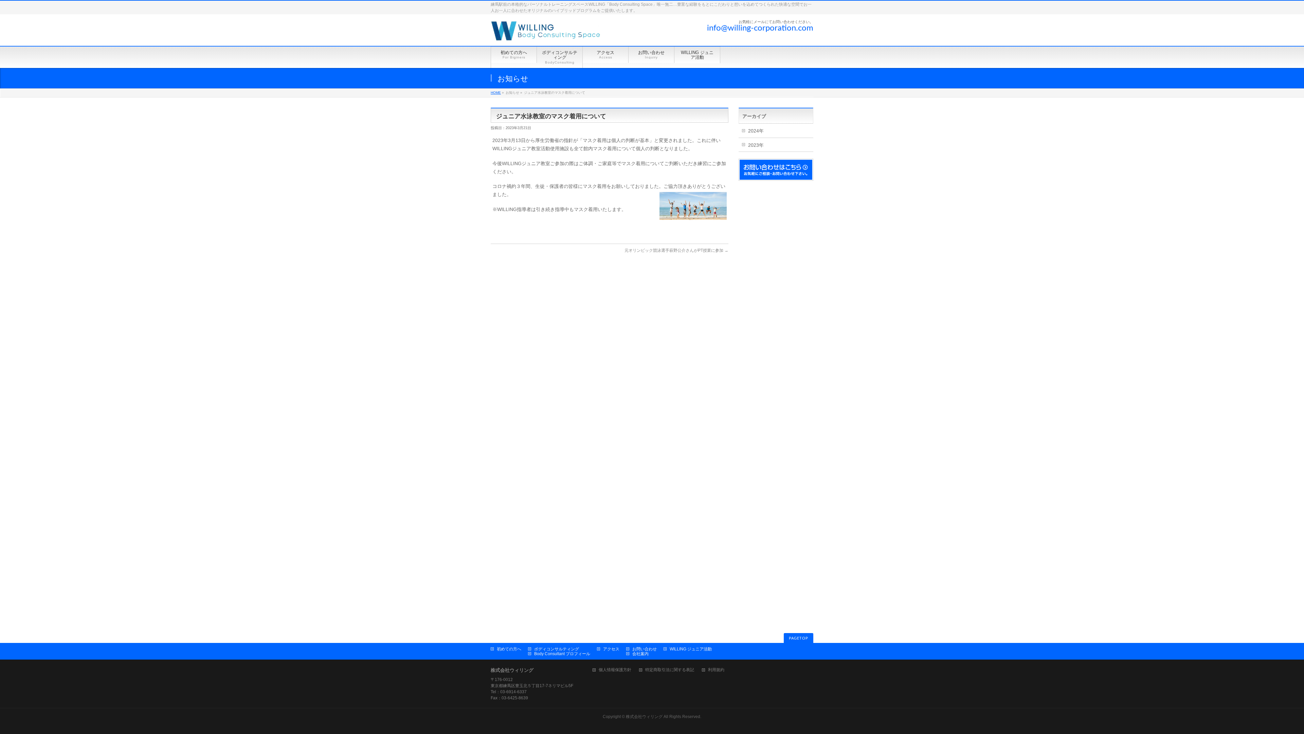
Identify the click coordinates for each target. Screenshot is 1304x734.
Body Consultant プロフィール (562, 653)
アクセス (611, 649)
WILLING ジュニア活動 (691, 649)
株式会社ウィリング (644, 716)
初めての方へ (509, 649)
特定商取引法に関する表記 (669, 670)
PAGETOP (798, 638)
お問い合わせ (644, 649)
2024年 (756, 131)
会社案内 (640, 653)
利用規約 (716, 670)
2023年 (756, 145)
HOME (496, 92)
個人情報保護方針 (615, 670)
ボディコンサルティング (556, 649)
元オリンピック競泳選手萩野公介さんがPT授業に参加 (676, 250)
